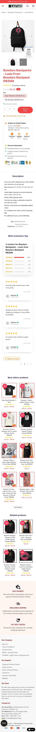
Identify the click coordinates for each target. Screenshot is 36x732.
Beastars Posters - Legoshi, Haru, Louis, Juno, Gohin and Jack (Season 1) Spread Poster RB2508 (9, 493)
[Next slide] (31, 36)
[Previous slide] (5, 36)
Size (4, 92)
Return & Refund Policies (10, 670)
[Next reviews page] (31, 364)
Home (4, 12)
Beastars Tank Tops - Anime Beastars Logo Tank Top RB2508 (27, 462)
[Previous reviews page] (21, 364)
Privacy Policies (7, 649)
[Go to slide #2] (23, 62)
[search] (27, 6)
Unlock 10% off (4, 723)
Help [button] (32, 729)
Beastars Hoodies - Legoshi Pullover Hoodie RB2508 (27, 431)
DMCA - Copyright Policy (10, 652)
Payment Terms (7, 667)
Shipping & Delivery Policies (11, 664)
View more (18, 507)
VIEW (9, 396)
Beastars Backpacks (21, 224)
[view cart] (33, 6)
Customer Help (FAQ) (9, 675)
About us (5, 644)
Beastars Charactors (15, 12)
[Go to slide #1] (13, 62)
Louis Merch (28, 12)
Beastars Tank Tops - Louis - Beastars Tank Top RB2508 (26, 537)
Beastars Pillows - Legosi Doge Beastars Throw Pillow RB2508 (9, 462)
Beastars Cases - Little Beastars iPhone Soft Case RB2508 (27, 491)
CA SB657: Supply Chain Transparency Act (15, 655)
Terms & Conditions (8, 647)
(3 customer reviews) (18, 85)
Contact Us (5, 673)
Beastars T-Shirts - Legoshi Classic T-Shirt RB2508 (27, 402)
